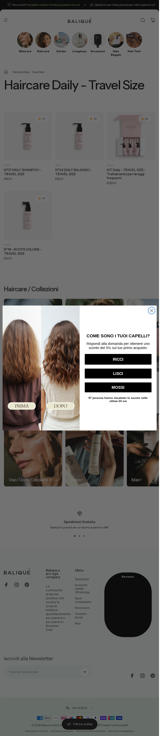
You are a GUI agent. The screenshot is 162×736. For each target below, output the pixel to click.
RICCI (118, 359)
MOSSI (118, 387)
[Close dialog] (151, 310)
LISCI (118, 373)
